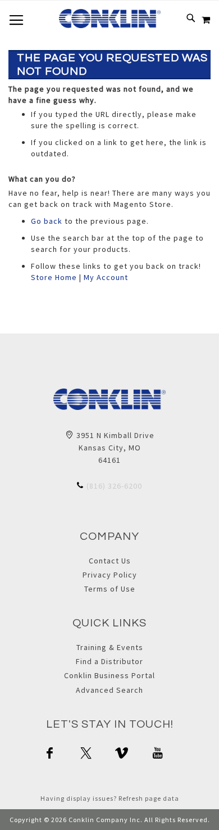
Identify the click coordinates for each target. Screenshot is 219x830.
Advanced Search (109, 690)
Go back (46, 221)
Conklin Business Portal (109, 675)
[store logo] (110, 18)
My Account (106, 277)
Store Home (54, 277)
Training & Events (109, 647)
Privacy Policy (110, 575)
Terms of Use (109, 589)
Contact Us (110, 561)
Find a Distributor (109, 661)
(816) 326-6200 (114, 486)
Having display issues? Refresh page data (109, 798)
